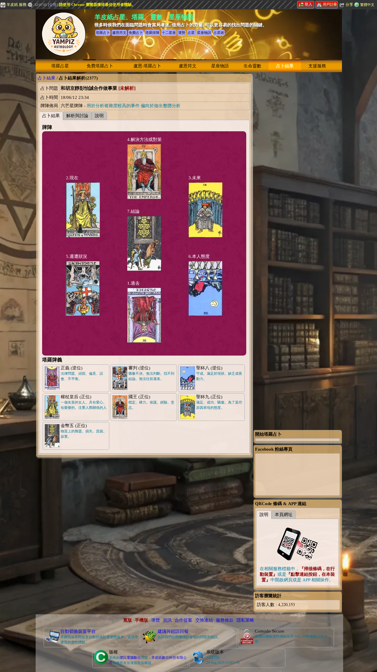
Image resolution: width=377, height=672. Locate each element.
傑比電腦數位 (130, 658)
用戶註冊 (330, 4)
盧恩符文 (187, 66)
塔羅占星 (60, 66)
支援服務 (317, 66)
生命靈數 (252, 66)
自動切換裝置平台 (78, 631)
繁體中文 (367, 5)
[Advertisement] (297, 162)
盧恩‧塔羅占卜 (147, 66)
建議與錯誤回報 (173, 631)
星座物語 (220, 66)
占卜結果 (285, 66)
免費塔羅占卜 (100, 66)
